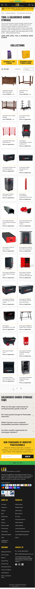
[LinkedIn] (22, 564)
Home (2, 13)
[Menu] (3, 5)
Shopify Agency (15, 586)
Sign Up (27, 456)
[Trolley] (33, 5)
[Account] (29, 5)
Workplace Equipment (10, 13)
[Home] (17, 5)
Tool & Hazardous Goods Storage (24, 13)
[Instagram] (19, 564)
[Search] (7, 5)
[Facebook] (16, 564)
